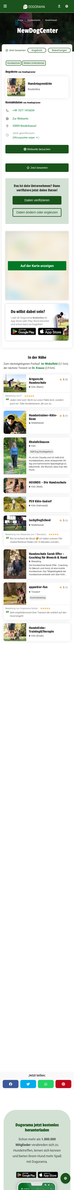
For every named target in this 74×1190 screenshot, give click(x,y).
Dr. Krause (38, 368)
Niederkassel (51, 20)
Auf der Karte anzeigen (37, 266)
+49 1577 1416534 (23, 110)
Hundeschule (13, 63)
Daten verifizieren (37, 200)
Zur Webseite (20, 118)
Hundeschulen (33, 20)
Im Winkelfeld (49, 363)
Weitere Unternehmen (34, 63)
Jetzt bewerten (17, 50)
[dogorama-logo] (34, 6)
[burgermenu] (5, 6)
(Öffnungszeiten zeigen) (26, 137)
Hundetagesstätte (40, 83)
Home (20, 20)
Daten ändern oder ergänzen (37, 212)
